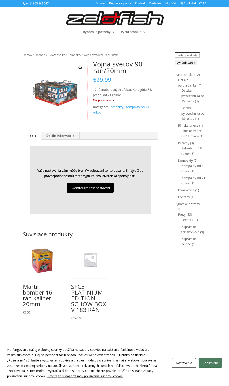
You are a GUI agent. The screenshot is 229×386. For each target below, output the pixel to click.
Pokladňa (155, 3)
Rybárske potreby (97, 32)
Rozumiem (210, 363)
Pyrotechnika (131, 32)
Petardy (183, 143)
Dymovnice (186, 190)
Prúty (182, 214)
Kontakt (140, 3)
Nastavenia (184, 363)
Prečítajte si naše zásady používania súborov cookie (85, 376)
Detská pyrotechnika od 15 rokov (193, 95)
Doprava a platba (120, 3)
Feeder (186, 220)
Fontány (184, 197)
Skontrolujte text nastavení (90, 188)
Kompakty (74, 55)
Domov (100, 3)
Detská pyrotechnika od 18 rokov (193, 113)
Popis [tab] (32, 136)
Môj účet (170, 3)
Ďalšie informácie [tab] (60, 136)
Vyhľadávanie (185, 63)
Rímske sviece (188, 125)
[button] (80, 68)
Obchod (40, 55)
